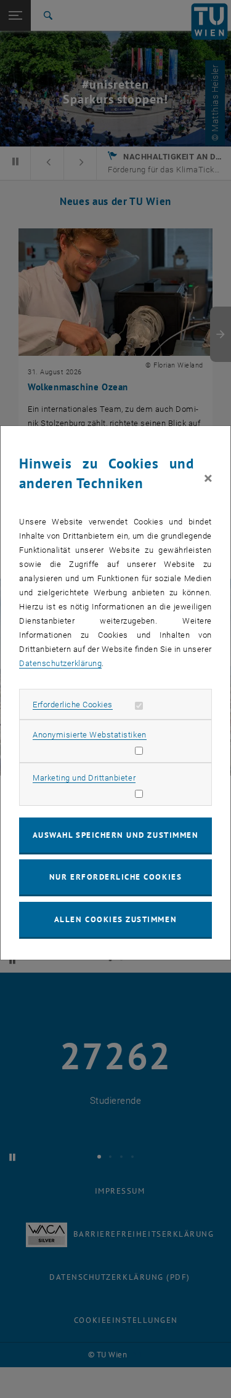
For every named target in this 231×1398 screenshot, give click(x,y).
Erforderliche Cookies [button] (73, 704)
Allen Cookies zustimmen (115, 919)
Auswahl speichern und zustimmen (115, 835)
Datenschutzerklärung (60, 663)
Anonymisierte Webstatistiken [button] (89, 734)
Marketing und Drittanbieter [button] (84, 777)
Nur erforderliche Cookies (115, 877)
